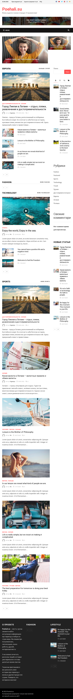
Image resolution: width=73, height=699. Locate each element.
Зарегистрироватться (31, 1)
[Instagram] (67, 1)
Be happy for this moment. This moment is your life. (65, 306)
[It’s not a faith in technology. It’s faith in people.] (56, 289)
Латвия (23, 103)
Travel (56, 186)
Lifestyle (55, 624)
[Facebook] (56, 1)
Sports (4, 228)
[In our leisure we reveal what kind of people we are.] (8, 152)
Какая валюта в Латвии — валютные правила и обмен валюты (32, 131)
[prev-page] (3, 174)
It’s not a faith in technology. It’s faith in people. (65, 291)
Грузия (11, 586)
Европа (6, 68)
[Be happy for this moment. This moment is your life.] (56, 303)
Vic (11, 234)
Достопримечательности (11, 103)
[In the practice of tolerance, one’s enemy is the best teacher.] (56, 142)
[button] (4, 50)
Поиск (56, 68)
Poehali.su (12, 9)
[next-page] (6, 174)
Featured (5, 429)
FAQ (41, 1)
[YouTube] (59, 1)
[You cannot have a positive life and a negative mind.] (8, 250)
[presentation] (56, 80)
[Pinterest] (64, 1)
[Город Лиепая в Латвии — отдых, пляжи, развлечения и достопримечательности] (26, 87)
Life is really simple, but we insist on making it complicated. (31, 163)
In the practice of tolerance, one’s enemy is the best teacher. (65, 145)
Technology (9, 192)
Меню (7, 30)
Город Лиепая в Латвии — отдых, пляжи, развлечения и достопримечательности (24, 108)
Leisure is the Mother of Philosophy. (31, 141)
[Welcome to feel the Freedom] (8, 260)
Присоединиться (17, 1)
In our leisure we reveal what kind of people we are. (24, 483)
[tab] (56, 80)
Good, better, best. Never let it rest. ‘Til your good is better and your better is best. (65, 115)
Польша (18, 429)
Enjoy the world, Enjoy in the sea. (19, 230)
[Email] (70, 1)
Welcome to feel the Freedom (29, 260)
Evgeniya (12, 113)
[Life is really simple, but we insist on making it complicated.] (8, 162)
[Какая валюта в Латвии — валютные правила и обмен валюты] (8, 130)
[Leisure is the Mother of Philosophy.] (8, 141)
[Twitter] (62, 1)
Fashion (7, 182)
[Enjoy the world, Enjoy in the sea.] (26, 211)
